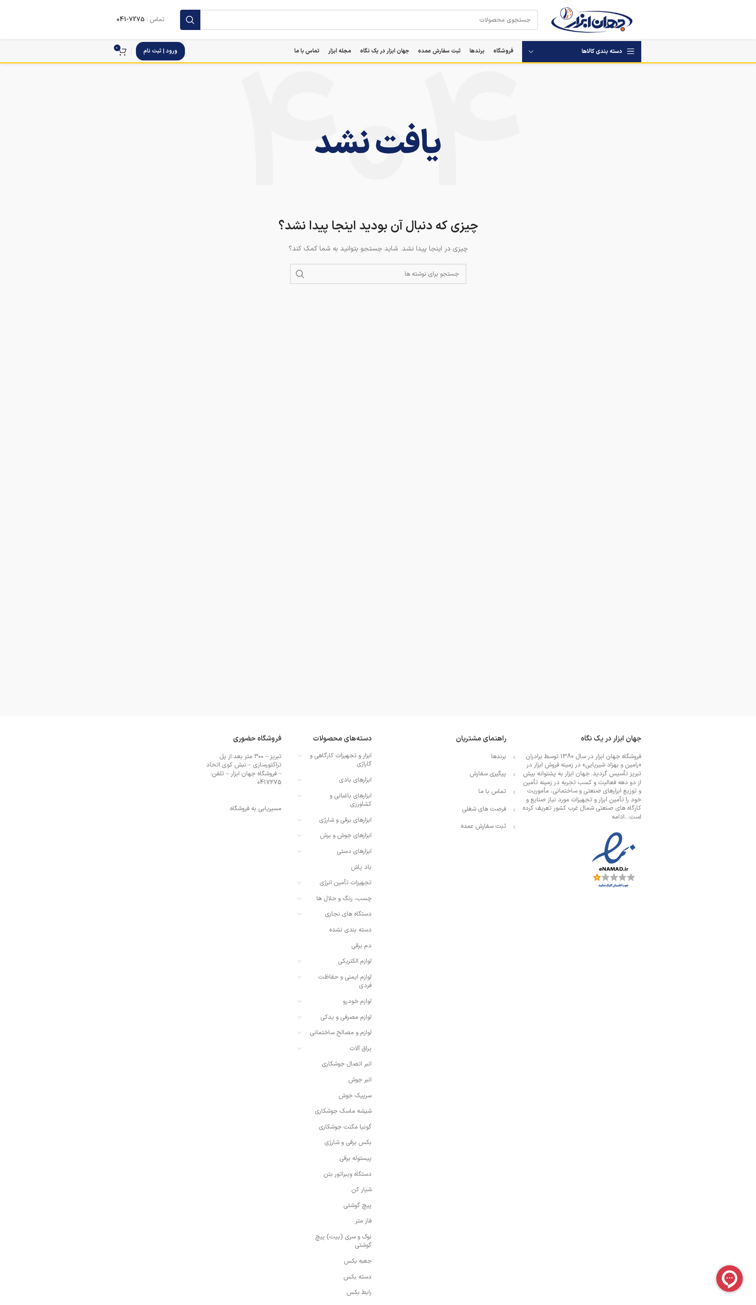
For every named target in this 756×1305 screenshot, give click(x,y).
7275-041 (131, 19)
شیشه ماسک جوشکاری (343, 1111)
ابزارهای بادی (355, 780)
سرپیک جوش (355, 1095)
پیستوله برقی (355, 1158)
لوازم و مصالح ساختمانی (341, 1032)
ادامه (618, 817)
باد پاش (361, 867)
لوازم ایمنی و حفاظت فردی (345, 981)
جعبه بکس (358, 1261)
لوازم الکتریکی (355, 961)
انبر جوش (360, 1079)
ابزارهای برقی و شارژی (345, 820)
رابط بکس (359, 1292)
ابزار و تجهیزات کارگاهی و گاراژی (341, 760)
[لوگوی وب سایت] (591, 19)
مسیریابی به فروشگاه (256, 808)
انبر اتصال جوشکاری (347, 1064)
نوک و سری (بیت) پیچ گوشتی (343, 1241)
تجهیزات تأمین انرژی (346, 882)
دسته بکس (357, 1277)
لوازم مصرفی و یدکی (346, 1017)
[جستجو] (190, 20)
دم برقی (361, 945)
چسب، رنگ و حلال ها (344, 898)
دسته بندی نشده (350, 930)
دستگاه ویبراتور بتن (347, 1174)
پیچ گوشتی (357, 1205)
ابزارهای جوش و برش (346, 835)
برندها (498, 756)
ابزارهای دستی (354, 851)
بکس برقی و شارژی (348, 1142)
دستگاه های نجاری (348, 914)
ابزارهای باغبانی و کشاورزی (351, 800)
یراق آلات (361, 1048)
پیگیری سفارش (488, 773)
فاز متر (363, 1221)
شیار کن (361, 1189)
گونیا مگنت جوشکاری (345, 1127)
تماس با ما (492, 791)
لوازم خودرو (357, 1001)
